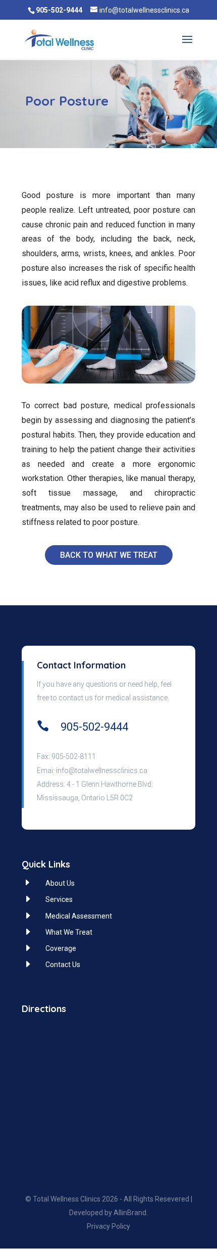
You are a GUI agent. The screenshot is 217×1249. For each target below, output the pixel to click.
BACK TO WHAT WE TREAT (108, 555)
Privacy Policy (108, 1226)
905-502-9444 (94, 726)
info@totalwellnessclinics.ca (101, 770)
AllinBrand (130, 1213)
